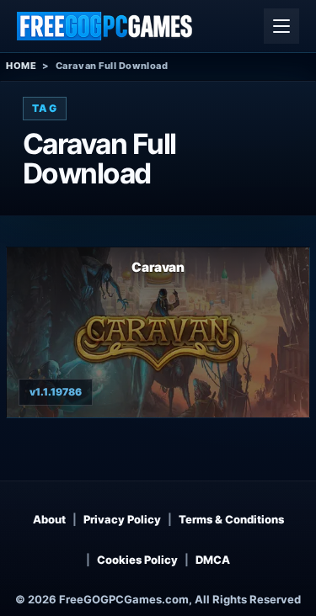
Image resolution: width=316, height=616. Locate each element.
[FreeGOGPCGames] (105, 26)
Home (21, 66)
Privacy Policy (122, 519)
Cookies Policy (137, 559)
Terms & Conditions (231, 519)
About (49, 519)
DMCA (212, 559)
